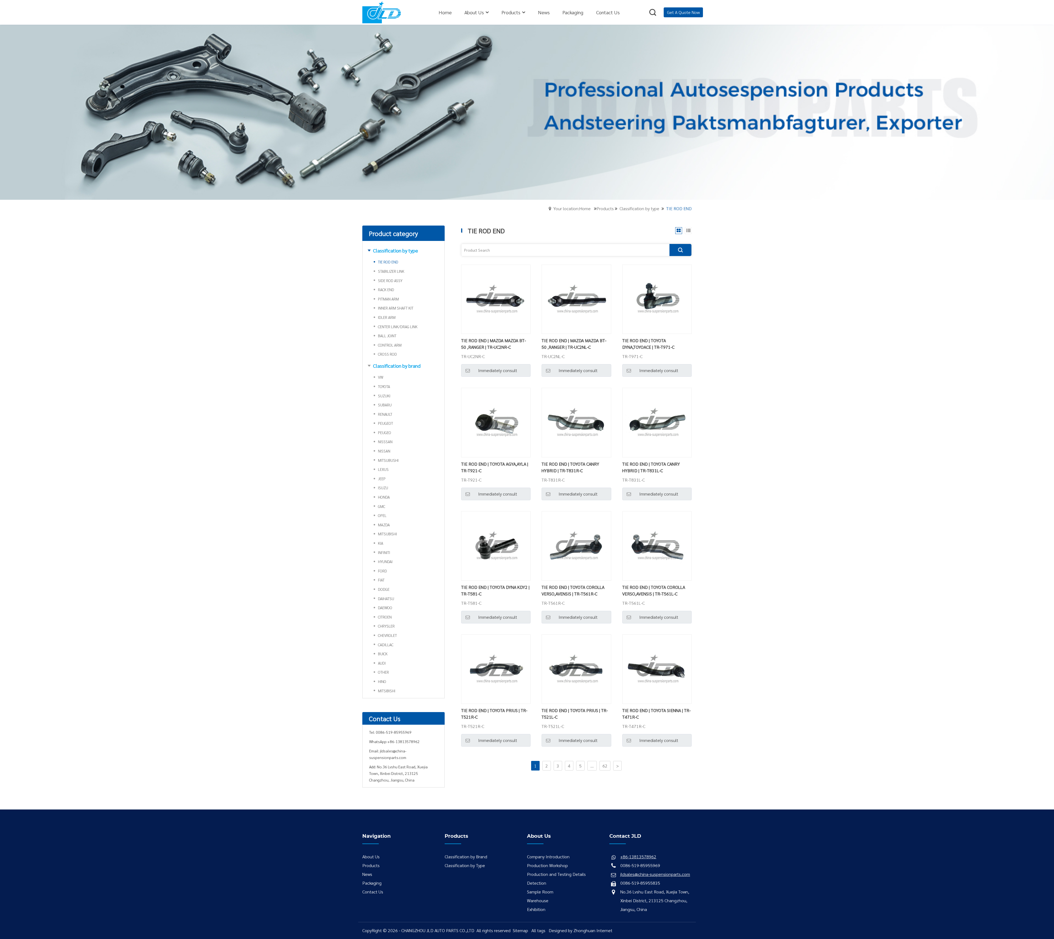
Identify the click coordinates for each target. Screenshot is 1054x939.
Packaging (372, 883)
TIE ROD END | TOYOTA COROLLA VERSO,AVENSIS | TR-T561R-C (573, 590)
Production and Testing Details (556, 874)
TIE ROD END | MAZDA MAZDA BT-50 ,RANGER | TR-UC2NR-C (493, 344)
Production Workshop (547, 865)
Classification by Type (465, 865)
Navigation (376, 836)
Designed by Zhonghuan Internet (580, 930)
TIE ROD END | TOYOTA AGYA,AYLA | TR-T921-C (494, 467)
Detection (536, 883)
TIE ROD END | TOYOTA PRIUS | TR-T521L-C (575, 713)
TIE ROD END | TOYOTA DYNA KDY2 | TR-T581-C (495, 590)
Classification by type (639, 208)
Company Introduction (548, 856)
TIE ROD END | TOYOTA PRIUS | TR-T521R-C (494, 713)
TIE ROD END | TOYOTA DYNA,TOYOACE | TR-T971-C (648, 344)
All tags (538, 930)
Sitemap (520, 930)
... (592, 766)
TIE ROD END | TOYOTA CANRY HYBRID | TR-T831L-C (651, 467)
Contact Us (372, 892)
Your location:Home (572, 208)
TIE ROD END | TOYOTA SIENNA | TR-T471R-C (656, 713)
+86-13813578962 (403, 741)
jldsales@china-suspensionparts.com (655, 874)
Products (605, 208)
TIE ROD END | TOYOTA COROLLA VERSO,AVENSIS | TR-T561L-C (653, 590)
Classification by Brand (466, 856)
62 (604, 766)
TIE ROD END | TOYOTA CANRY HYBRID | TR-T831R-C (570, 467)
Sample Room (540, 892)
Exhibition (536, 909)
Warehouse (537, 900)
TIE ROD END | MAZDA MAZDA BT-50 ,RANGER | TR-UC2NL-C (574, 344)
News (367, 874)
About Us (371, 856)
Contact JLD (625, 836)
